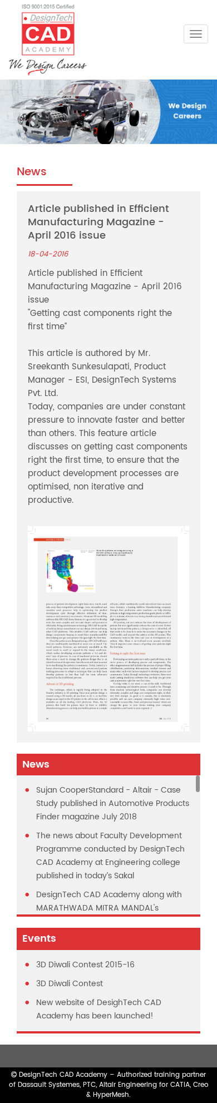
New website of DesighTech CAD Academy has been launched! (98, 1009)
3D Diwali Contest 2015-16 (85, 964)
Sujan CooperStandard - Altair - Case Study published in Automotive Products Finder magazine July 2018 (112, 803)
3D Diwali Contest (69, 983)
